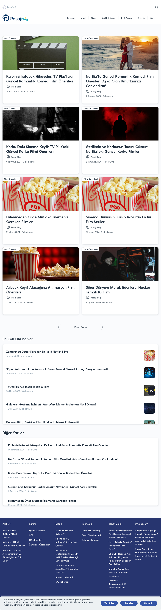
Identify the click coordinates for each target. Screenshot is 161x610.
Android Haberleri (64, 577)
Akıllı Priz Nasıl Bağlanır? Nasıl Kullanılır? (10, 534)
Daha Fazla (80, 327)
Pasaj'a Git (12, 7)
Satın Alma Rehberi (91, 535)
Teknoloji (71, 18)
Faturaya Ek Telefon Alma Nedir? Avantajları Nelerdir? (67, 569)
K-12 (31, 535)
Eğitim (153, 18)
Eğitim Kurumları (37, 530)
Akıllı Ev (141, 18)
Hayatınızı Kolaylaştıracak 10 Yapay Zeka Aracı (117, 584)
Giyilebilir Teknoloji (91, 530)
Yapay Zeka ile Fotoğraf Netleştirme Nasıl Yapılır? (120, 545)
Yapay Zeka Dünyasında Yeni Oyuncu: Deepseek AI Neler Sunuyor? (120, 534)
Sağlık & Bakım (109, 18)
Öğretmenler (35, 540)
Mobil (83, 18)
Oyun (93, 18)
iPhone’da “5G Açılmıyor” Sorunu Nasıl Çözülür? (67, 542)
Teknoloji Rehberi (90, 540)
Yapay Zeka (115, 523)
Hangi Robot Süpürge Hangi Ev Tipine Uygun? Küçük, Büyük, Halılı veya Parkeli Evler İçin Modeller (146, 537)
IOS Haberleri (62, 581)
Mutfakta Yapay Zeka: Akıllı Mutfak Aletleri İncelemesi (119, 572)
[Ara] (156, 7)
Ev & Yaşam (126, 18)
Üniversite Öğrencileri (39, 544)
